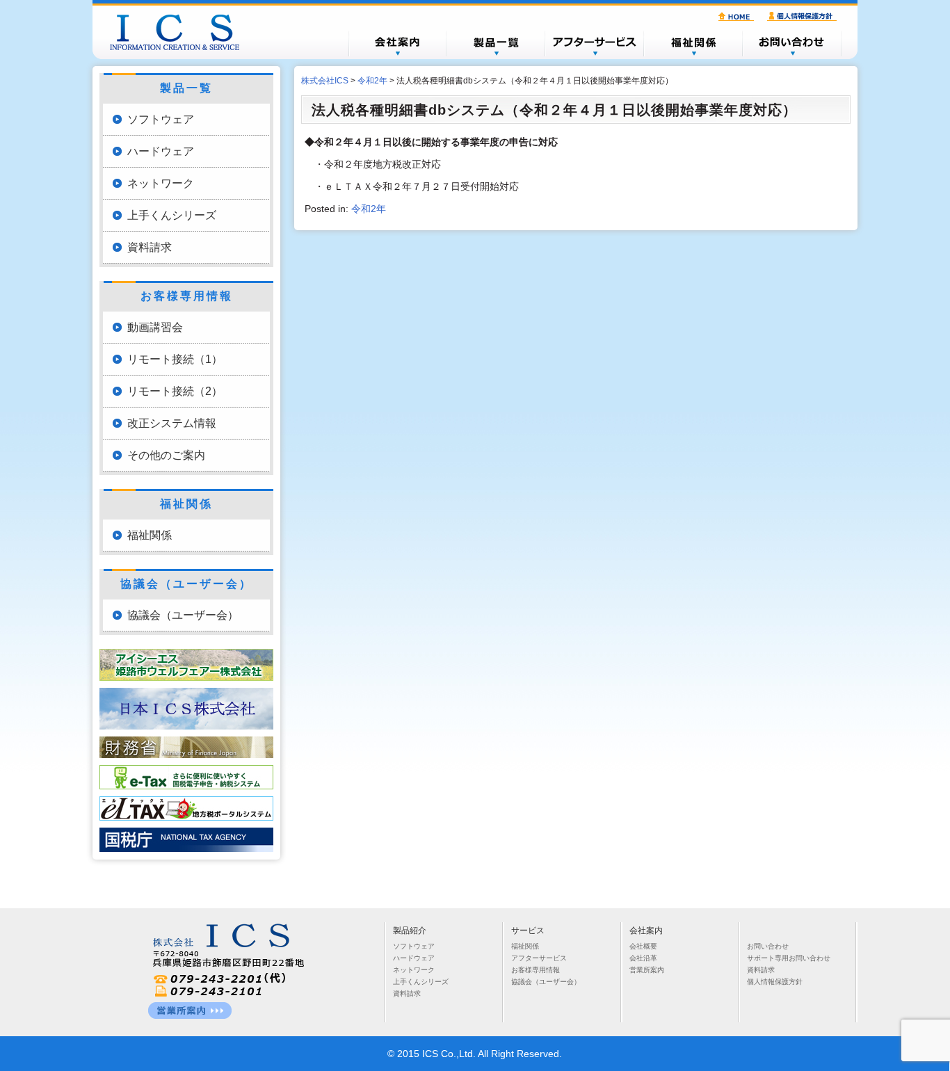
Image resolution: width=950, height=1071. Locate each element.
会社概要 (397, 43)
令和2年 (368, 208)
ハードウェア (160, 151)
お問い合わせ (792, 43)
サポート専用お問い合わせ (788, 958)
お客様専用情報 (535, 970)
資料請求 (149, 247)
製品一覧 (496, 43)
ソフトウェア (160, 119)
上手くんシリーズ (171, 215)
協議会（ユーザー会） (183, 615)
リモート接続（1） (175, 359)
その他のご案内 (166, 455)
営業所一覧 (190, 1010)
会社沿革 (643, 958)
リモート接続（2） (175, 391)
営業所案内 (646, 970)
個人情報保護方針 (804, 17)
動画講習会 (155, 327)
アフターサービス (594, 43)
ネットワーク (160, 183)
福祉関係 (693, 43)
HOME (738, 17)
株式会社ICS (181, 32)
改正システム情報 (171, 423)
